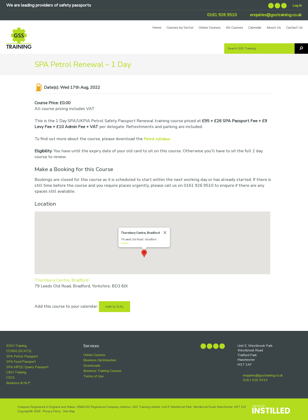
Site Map (69, 411)
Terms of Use (93, 376)
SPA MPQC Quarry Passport (27, 367)
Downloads (91, 365)
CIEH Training (16, 372)
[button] (144, 253)
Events (125, 243)
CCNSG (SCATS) (18, 351)
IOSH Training (16, 345)
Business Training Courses (102, 371)
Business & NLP (18, 383)
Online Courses (94, 355)
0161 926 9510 (221, 15)
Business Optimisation (99, 360)
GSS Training (18, 40)
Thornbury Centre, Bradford (62, 280)
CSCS (10, 377)
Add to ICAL (114, 306)
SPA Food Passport (21, 361)
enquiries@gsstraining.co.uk (275, 15)
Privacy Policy (52, 411)
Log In (297, 5)
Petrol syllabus (157, 138)
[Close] (165, 233)
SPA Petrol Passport (22, 356)
